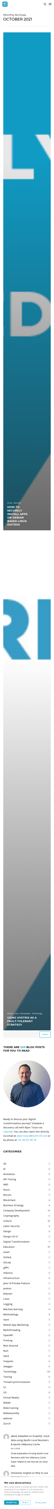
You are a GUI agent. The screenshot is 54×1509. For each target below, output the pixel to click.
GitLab (7, 1262)
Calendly (8, 1131)
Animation (9, 1174)
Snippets (8, 1361)
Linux (9, 503)
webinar (7, 1418)
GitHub (7, 1257)
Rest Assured (10, 1345)
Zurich (6, 1423)
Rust (5, 1350)
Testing (7, 1376)
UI (4, 1387)
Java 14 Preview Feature (16, 1283)
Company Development (16, 1210)
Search (45, 1034)
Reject (25, 1502)
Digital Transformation (16, 1241)
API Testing (9, 1179)
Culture (7, 1220)
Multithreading (11, 1330)
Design (7, 1231)
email (6, 1252)
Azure (6, 1189)
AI (4, 1168)
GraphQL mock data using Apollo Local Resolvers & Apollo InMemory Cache (30, 1440)
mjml (6, 1319)
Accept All (11, 1502)
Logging (7, 1304)
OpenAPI (8, 1335)
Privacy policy (40, 1502)
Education (9, 1246)
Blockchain (9, 1200)
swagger (8, 1366)
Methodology (10, 1314)
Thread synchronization (16, 1381)
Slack (6, 1356)
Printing (7, 1340)
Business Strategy (13, 1205)
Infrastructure (11, 1278)
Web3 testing (10, 1407)
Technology (37, 1013)
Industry (8, 1272)
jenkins (7, 1288)
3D (4, 1163)
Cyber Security (11, 1226)
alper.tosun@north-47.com (32, 1135)
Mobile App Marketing (16, 1324)
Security (17, 503)
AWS (5, 1184)
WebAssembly (11, 1413)
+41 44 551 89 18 (27, 1139)
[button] (50, 4)
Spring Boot (25, 1013)
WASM (6, 1402)
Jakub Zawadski (19, 1436)
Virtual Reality (11, 1397)
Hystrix (10, 1013)
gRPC (6, 1267)
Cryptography (11, 1215)
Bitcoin (7, 1194)
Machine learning (13, 1309)
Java (17, 1013)
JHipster (7, 1293)
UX (4, 1392)
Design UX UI (10, 1236)
